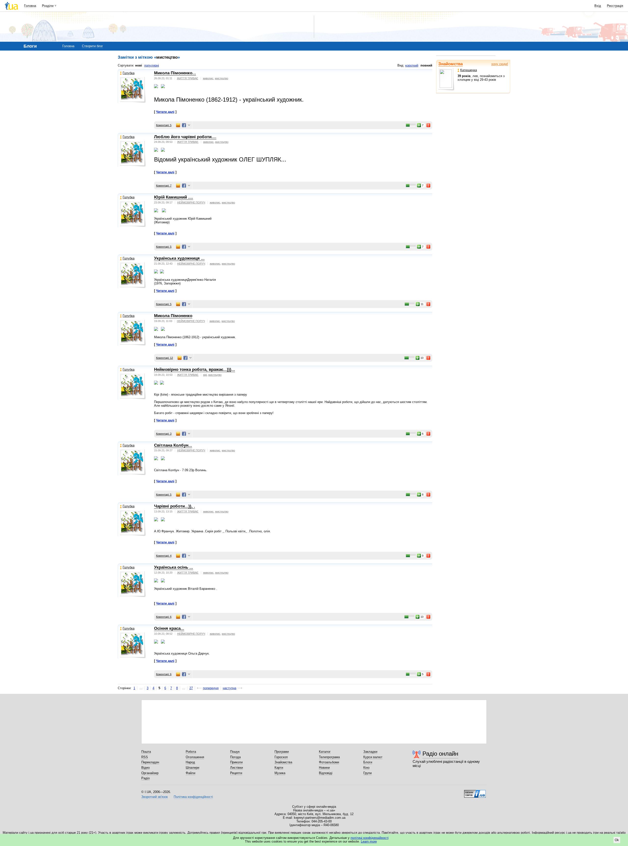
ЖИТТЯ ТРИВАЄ (187, 78)
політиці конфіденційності (370, 838)
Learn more (369, 841)
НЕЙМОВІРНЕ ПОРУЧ (191, 202)
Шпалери (192, 767)
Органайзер (149, 773)
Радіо (145, 778)
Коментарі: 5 (163, 125)
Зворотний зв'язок (154, 797)
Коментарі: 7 (163, 185)
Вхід (597, 6)
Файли (190, 773)
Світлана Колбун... (173, 445)
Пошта (146, 751)
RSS (144, 757)
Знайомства (450, 64)
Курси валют (372, 757)
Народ (190, 762)
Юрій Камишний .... (173, 197)
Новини (324, 767)
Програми (282, 751)
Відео (145, 767)
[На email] (178, 125)
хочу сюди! (499, 64)
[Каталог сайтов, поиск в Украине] (475, 792)
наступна (229, 688)
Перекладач (150, 762)
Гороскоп (281, 757)
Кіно (366, 767)
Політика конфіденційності (193, 797)
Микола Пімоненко (173, 315)
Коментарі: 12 (164, 357)
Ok (617, 840)
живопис (208, 78)
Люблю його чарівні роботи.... (185, 136)
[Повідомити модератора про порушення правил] (428, 125)
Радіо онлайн (440, 753)
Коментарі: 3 (163, 433)
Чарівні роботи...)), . (174, 506)
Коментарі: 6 (163, 616)
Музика (280, 773)
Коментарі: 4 (163, 555)
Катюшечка (468, 70)
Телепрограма (329, 757)
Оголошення (195, 757)
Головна (30, 6)
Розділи (47, 6)
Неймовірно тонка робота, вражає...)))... (194, 369)
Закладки (370, 751)
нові (138, 65)
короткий (411, 65)
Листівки (236, 767)
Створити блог (92, 46)
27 (191, 688)
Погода (235, 757)
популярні (151, 65)
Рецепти (236, 773)
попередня (211, 688)
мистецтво (221, 78)
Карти (279, 767)
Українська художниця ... (179, 258)
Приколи (236, 762)
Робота (191, 751)
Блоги (367, 762)
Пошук (235, 751)
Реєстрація (615, 6)
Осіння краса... (169, 628)
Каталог (325, 751)
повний (426, 65)
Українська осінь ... (173, 567)
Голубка (128, 73)
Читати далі (165, 112)
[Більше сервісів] (189, 125)
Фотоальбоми (329, 762)
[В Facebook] (184, 125)
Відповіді (325, 773)
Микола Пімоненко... (175, 73)
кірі (205, 374)
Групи (367, 773)
